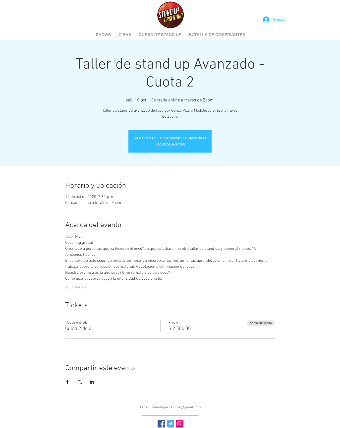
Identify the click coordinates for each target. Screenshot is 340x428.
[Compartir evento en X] (79, 382)
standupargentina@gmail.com (176, 407)
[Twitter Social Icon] (170, 424)
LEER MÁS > (75, 287)
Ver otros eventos (170, 144)
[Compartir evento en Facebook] (67, 382)
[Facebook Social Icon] (161, 424)
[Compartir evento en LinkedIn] (92, 382)
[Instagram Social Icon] (179, 424)
